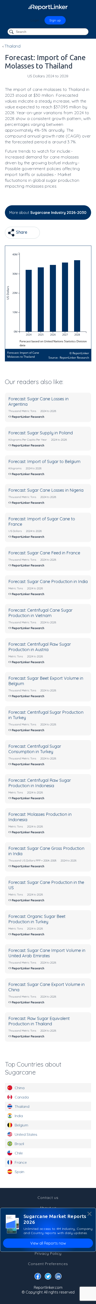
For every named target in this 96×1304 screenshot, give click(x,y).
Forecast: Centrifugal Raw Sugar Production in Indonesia (39, 783)
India (19, 1115)
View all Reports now (48, 1243)
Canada (22, 1097)
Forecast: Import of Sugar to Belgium (44, 461)
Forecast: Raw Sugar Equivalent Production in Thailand (39, 1021)
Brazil (19, 1143)
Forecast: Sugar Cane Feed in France (44, 553)
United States (26, 1134)
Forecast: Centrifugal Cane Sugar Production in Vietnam (40, 612)
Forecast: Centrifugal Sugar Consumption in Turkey (34, 749)
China (19, 1087)
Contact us (48, 1197)
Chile (19, 1153)
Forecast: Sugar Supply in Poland (40, 433)
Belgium (21, 1125)
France (21, 1162)
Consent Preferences (48, 1263)
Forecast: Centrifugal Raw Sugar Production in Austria (39, 647)
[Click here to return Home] (48, 6)
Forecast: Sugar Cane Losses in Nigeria (45, 490)
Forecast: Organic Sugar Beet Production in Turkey (36, 919)
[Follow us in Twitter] (48, 1277)
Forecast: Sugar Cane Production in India (48, 581)
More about (47, 212)
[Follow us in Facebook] (37, 1277)
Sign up (55, 20)
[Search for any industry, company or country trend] (11, 32)
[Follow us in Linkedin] (58, 1277)
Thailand (22, 1106)
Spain (19, 1171)
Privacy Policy (48, 1253)
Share (21, 232)
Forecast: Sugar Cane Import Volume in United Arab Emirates (46, 953)
